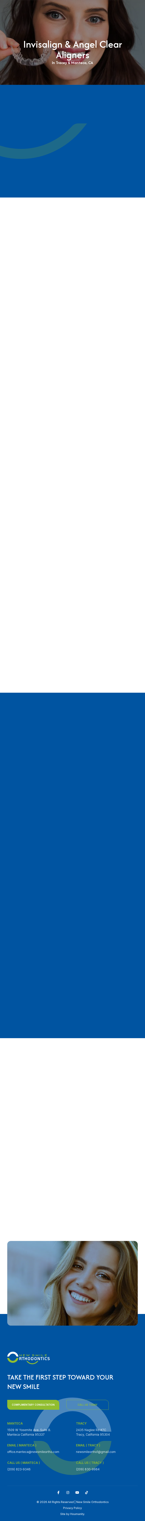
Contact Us (86, 80)
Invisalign (85, 46)
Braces (83, 53)
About (82, 40)
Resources (85, 66)
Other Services (88, 60)
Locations (85, 73)
